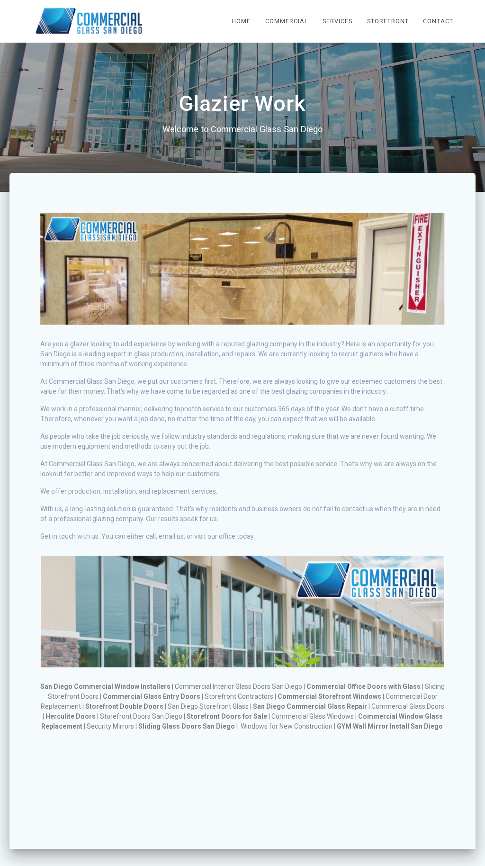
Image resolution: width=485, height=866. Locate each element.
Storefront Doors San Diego (141, 716)
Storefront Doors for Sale (227, 716)
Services (337, 21)
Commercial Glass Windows (312, 716)
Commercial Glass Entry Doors (151, 696)
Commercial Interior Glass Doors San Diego (238, 686)
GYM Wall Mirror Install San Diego (390, 726)
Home (241, 21)
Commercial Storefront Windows (329, 696)
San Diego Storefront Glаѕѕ (208, 706)
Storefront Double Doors (124, 706)
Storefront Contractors (239, 696)
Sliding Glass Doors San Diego (186, 726)
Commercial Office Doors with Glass (363, 686)
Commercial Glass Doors (407, 706)
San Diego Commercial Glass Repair (310, 706)
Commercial (286, 21)
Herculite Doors (70, 716)
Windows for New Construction (286, 726)
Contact (438, 21)
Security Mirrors (110, 726)
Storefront (388, 21)
